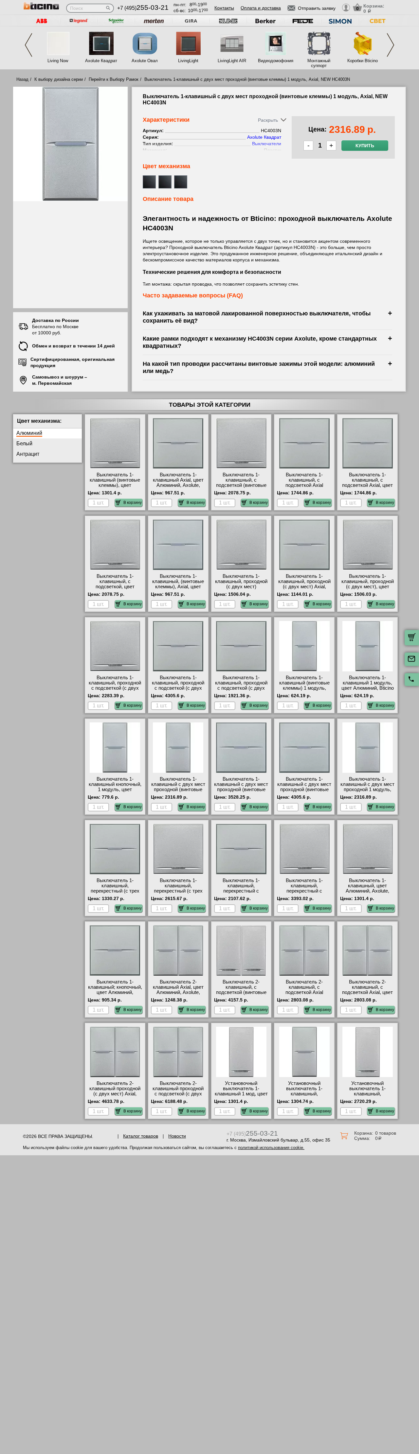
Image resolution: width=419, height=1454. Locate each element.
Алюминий (29, 433)
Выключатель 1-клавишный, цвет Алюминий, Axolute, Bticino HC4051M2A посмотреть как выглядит (367, 893)
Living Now (57, 60)
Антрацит (27, 454)
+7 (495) (143, 8)
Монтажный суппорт (318, 63)
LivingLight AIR (232, 60)
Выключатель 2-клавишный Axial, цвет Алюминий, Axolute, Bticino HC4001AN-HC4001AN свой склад (178, 992)
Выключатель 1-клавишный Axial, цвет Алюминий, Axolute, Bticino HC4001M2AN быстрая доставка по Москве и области (178, 488)
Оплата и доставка (261, 7)
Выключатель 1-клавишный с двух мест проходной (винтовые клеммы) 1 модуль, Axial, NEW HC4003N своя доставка (178, 792)
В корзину (132, 502)
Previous (28, 45)
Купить (364, 145)
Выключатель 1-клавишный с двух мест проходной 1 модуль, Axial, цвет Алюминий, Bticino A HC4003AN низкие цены (367, 792)
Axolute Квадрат (101, 60)
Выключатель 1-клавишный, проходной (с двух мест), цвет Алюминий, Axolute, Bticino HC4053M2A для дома (367, 589)
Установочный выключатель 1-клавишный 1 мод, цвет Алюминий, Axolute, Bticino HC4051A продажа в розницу (241, 1096)
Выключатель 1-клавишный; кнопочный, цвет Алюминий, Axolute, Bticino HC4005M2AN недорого (115, 992)
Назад (22, 79)
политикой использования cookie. (271, 1147)
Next (390, 45)
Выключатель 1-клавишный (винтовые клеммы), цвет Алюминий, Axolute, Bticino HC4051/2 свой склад (115, 488)
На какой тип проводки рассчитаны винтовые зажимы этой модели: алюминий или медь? (259, 367)
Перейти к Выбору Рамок (113, 79)
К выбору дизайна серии (58, 79)
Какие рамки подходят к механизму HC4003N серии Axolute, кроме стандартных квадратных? (260, 342)
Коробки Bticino (362, 60)
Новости (177, 1136)
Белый (24, 443)
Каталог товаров (140, 1136)
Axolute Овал (145, 60)
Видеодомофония (275, 60)
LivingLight (188, 60)
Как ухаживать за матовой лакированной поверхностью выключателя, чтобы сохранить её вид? (257, 317)
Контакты (224, 7)
